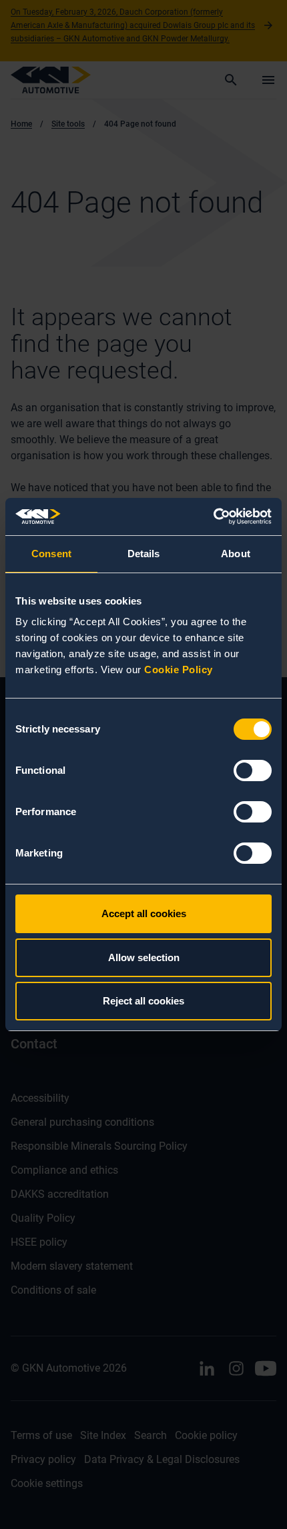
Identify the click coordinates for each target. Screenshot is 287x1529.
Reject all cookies (143, 1000)
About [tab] (235, 553)
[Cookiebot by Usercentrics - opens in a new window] (213, 516)
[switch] (253, 770)
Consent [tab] (51, 553)
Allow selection (144, 957)
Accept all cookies (143, 913)
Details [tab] (143, 553)
